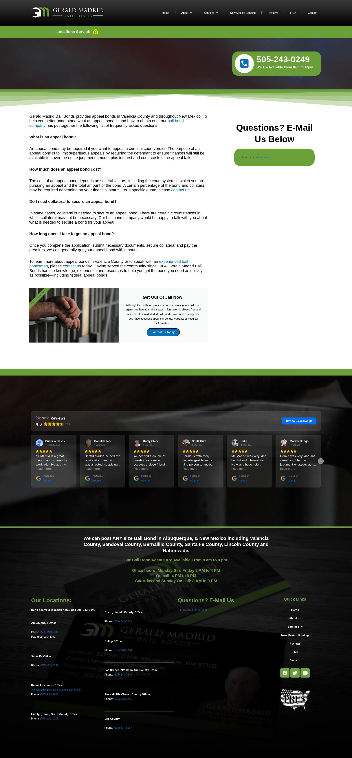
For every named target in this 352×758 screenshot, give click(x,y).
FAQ (293, 12)
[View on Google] (39, 443)
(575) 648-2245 (122, 699)
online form (262, 157)
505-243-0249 (283, 59)
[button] (31, 461)
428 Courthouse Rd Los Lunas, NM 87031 (56, 689)
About (184, 12)
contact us (180, 190)
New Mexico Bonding (243, 12)
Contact (312, 12)
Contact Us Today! (163, 332)
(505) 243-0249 (49, 632)
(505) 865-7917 (49, 694)
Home (165, 12)
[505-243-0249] (244, 63)
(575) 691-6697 (122, 727)
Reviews (273, 12)
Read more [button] (43, 468)
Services (209, 12)
